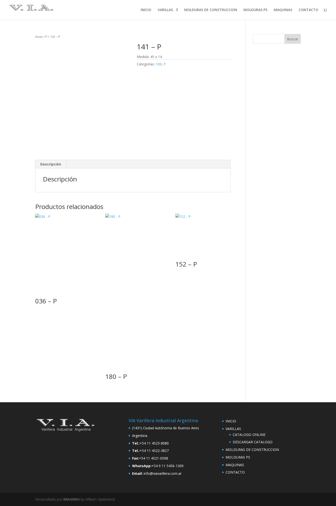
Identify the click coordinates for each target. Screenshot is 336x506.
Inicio (39, 36)
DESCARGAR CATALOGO (253, 442)
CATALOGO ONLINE (249, 434)
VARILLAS (165, 10)
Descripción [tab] (50, 164)
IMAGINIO (71, 499)
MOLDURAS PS (255, 10)
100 (159, 64)
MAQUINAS (283, 10)
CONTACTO (308, 10)
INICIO (146, 10)
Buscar (292, 39)
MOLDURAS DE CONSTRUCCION (210, 10)
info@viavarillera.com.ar (163, 473)
